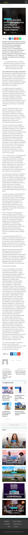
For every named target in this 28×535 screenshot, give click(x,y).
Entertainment (17, 521)
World (16, 526)
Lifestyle (14, 491)
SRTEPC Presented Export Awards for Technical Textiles (20, 372)
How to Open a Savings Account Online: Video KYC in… (14, 445)
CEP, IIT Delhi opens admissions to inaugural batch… (14, 477)
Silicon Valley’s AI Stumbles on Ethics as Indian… (14, 512)
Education (14, 472)
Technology (14, 507)
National (7, 524)
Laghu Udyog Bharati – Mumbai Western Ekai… (14, 461)
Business (5, 387)
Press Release (7, 18)
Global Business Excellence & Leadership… (14, 495)
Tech (9, 526)
